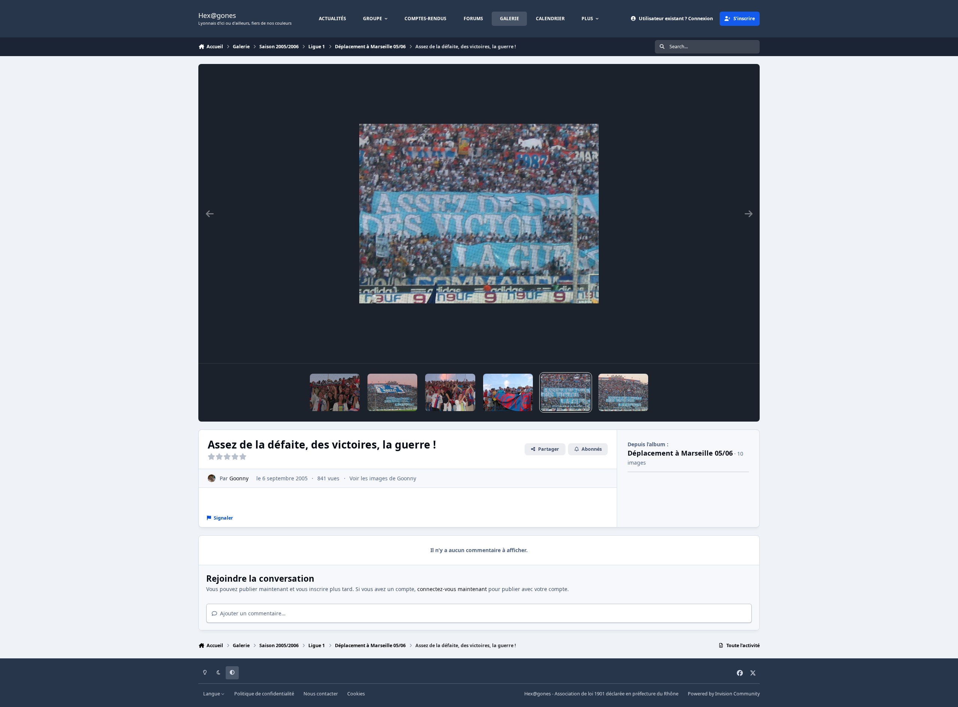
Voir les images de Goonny (383, 478)
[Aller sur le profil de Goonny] (212, 478)
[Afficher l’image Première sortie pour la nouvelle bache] (508, 392)
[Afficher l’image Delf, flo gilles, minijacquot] (450, 392)
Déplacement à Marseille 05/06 (680, 453)
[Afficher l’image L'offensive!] (335, 392)
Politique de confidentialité (264, 694)
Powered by (724, 694)
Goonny (238, 478)
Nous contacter (320, 694)
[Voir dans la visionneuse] (479, 213)
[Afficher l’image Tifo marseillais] (392, 392)
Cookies (356, 694)
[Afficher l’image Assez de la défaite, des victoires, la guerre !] (566, 392)
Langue (212, 694)
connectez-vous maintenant (452, 589)
